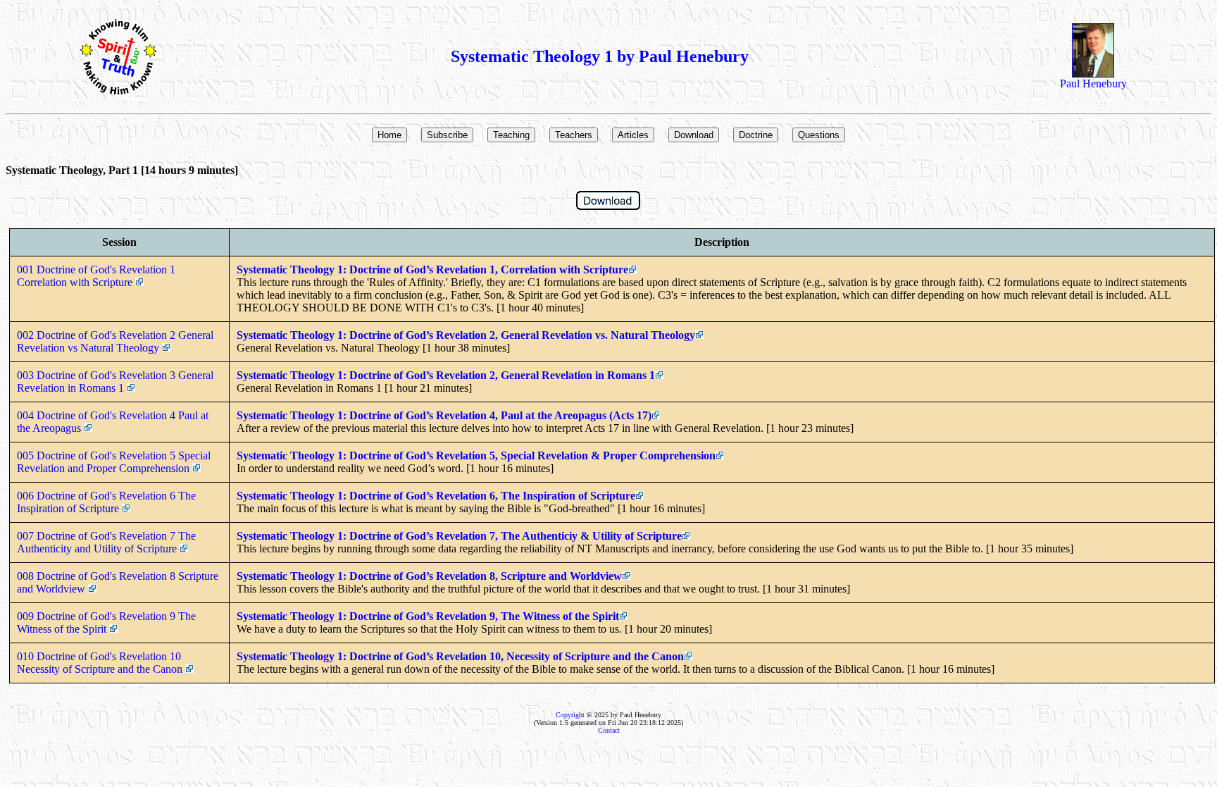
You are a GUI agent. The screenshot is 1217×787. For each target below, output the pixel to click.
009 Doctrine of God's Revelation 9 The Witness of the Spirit (106, 622)
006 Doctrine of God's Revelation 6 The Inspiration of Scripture (106, 502)
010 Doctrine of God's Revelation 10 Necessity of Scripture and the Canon (101, 662)
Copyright (570, 715)
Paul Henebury (1093, 83)
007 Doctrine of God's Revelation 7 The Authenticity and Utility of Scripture (106, 542)
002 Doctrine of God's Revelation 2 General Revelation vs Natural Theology (115, 341)
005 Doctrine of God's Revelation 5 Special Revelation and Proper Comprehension (114, 462)
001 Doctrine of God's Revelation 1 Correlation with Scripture (96, 276)
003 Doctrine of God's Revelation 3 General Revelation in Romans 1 (115, 381)
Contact (609, 730)
